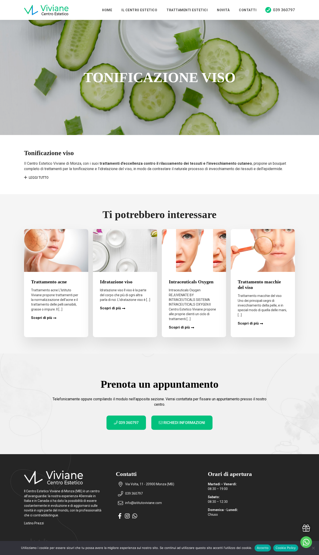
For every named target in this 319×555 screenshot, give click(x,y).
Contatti (247, 10)
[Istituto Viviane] (46, 10)
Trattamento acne (49, 281)
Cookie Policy (286, 548)
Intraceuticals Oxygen (191, 281)
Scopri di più (41, 318)
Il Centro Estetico (139, 10)
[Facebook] (120, 517)
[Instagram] (127, 517)
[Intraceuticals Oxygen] (194, 250)
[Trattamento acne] (56, 250)
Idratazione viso (116, 281)
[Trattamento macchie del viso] (263, 250)
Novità (223, 10)
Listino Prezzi (34, 523)
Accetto (263, 548)
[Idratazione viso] (125, 250)
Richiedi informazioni (184, 422)
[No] (313, 548)
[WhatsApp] (135, 517)
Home (107, 10)
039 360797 (128, 422)
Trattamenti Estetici (187, 10)
